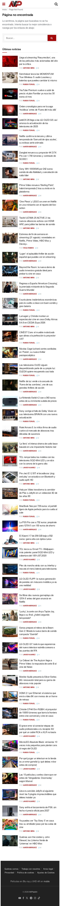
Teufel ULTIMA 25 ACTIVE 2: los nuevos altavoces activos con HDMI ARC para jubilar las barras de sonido (37, 221)
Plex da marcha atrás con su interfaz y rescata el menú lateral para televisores (38, 567)
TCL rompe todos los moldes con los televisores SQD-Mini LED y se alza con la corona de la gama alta (36, 460)
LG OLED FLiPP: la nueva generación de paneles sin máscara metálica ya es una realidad (38, 582)
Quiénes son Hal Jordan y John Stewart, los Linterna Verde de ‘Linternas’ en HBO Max (34, 840)
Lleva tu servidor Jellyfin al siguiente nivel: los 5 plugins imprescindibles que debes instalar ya (37, 794)
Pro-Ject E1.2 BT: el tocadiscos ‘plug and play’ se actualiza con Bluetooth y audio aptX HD (37, 476)
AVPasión (33, 891)
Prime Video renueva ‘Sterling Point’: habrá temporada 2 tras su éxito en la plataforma (37, 188)
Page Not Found (16, 9)
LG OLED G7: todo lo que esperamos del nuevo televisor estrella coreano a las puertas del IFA (37, 647)
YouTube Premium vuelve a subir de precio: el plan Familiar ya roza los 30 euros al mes (36, 93)
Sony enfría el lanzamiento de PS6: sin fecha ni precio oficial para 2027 (37, 809)
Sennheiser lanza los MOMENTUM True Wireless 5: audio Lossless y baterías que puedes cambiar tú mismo (38, 77)
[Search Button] (52, 38)
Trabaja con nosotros (31, 868)
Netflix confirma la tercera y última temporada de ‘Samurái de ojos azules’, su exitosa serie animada (38, 139)
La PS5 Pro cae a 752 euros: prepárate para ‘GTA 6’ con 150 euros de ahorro (38, 524)
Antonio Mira (28, 68)
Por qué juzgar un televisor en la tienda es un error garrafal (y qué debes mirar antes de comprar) (37, 761)
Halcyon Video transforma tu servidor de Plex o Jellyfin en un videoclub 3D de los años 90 (38, 493)
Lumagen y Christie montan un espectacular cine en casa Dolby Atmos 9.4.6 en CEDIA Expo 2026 (38, 319)
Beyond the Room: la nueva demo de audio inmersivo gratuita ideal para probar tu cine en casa (37, 270)
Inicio (4, 9)
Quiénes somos (11, 868)
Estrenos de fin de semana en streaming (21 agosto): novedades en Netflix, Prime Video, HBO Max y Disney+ (37, 238)
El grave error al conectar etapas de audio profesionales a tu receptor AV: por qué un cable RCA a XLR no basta (37, 729)
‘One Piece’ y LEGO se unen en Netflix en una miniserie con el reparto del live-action (38, 204)
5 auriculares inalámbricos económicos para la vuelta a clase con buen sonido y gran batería (38, 303)
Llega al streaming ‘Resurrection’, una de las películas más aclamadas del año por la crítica (38, 60)
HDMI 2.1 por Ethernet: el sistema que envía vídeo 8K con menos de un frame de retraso (38, 696)
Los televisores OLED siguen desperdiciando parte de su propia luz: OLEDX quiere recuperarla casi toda (37, 368)
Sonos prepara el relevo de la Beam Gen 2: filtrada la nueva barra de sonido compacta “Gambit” (38, 631)
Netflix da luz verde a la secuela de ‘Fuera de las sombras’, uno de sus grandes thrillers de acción (36, 384)
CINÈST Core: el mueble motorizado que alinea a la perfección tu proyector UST (37, 335)
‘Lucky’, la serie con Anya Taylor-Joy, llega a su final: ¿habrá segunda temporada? (37, 614)
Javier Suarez (29, 467)
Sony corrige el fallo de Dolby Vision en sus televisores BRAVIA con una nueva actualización (38, 414)
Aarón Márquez (30, 114)
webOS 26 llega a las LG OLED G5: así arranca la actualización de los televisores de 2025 (38, 123)
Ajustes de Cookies (46, 872)
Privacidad (9, 872)
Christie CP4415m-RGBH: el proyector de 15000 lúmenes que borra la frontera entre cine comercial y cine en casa (38, 712)
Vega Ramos (28, 248)
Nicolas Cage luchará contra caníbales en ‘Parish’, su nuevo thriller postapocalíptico (37, 352)
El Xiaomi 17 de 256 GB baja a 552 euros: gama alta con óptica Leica (36, 537)
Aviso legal (48, 868)
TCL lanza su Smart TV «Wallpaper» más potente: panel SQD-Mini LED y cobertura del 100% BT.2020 (36, 552)
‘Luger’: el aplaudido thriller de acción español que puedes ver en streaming (37, 255)
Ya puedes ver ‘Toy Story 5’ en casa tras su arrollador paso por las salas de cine (37, 824)
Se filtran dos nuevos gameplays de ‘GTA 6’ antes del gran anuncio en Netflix (36, 598)
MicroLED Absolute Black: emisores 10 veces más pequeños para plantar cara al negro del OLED (38, 745)
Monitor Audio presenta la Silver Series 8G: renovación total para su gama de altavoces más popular (37, 680)
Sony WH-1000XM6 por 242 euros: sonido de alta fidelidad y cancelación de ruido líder (38, 172)
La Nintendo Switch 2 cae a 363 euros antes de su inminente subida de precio (38, 399)
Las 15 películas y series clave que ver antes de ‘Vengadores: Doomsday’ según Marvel (37, 778)
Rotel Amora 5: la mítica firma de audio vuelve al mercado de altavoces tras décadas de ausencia (37, 430)
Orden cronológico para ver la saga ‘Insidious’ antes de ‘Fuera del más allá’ (37, 108)
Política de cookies (25, 872)
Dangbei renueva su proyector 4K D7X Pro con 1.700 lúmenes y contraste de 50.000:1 (37, 156)
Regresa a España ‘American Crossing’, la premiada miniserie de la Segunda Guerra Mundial (38, 286)
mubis (47, 881)
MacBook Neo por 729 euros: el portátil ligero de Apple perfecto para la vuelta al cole (38, 509)
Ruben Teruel (29, 84)
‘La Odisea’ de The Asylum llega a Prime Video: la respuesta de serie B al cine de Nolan (37, 663)
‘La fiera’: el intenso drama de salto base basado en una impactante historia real (38, 445)
